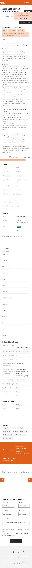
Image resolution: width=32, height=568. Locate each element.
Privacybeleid (23, 565)
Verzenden (16, 541)
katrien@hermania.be (22, 453)
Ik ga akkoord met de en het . (15, 534)
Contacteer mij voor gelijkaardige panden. (17, 529)
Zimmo (18, 563)
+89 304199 (18, 451)
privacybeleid (10, 535)
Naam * (20, 502)
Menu (28, 2)
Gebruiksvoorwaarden (12, 565)
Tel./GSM (21, 510)
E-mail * (5, 510)
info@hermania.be (21, 557)
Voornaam (5, 502)
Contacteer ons (23, 18)
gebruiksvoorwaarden (22, 533)
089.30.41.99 (8, 557)
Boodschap (6, 519)
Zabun (13, 563)
